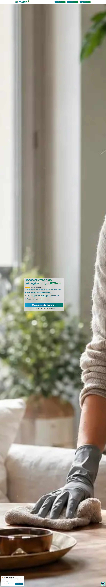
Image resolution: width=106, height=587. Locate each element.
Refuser (4, 583)
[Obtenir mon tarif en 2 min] (44, 306)
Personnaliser (10, 583)
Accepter (19, 583)
